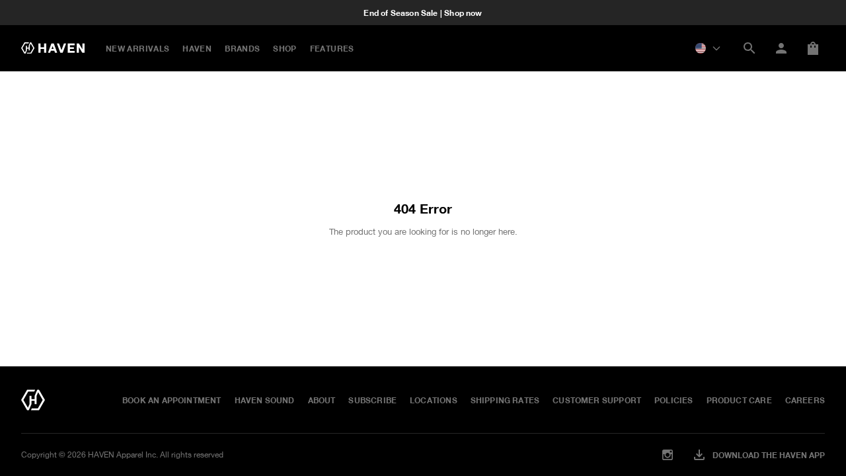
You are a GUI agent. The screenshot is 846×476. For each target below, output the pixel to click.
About (322, 400)
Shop (284, 48)
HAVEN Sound (265, 400)
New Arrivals (137, 48)
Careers (805, 400)
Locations (433, 400)
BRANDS (242, 48)
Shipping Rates (505, 400)
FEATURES (332, 48)
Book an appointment (171, 400)
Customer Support (597, 400)
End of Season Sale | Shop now (423, 12)
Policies (673, 400)
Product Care (739, 400)
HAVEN (197, 48)
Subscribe (372, 400)
